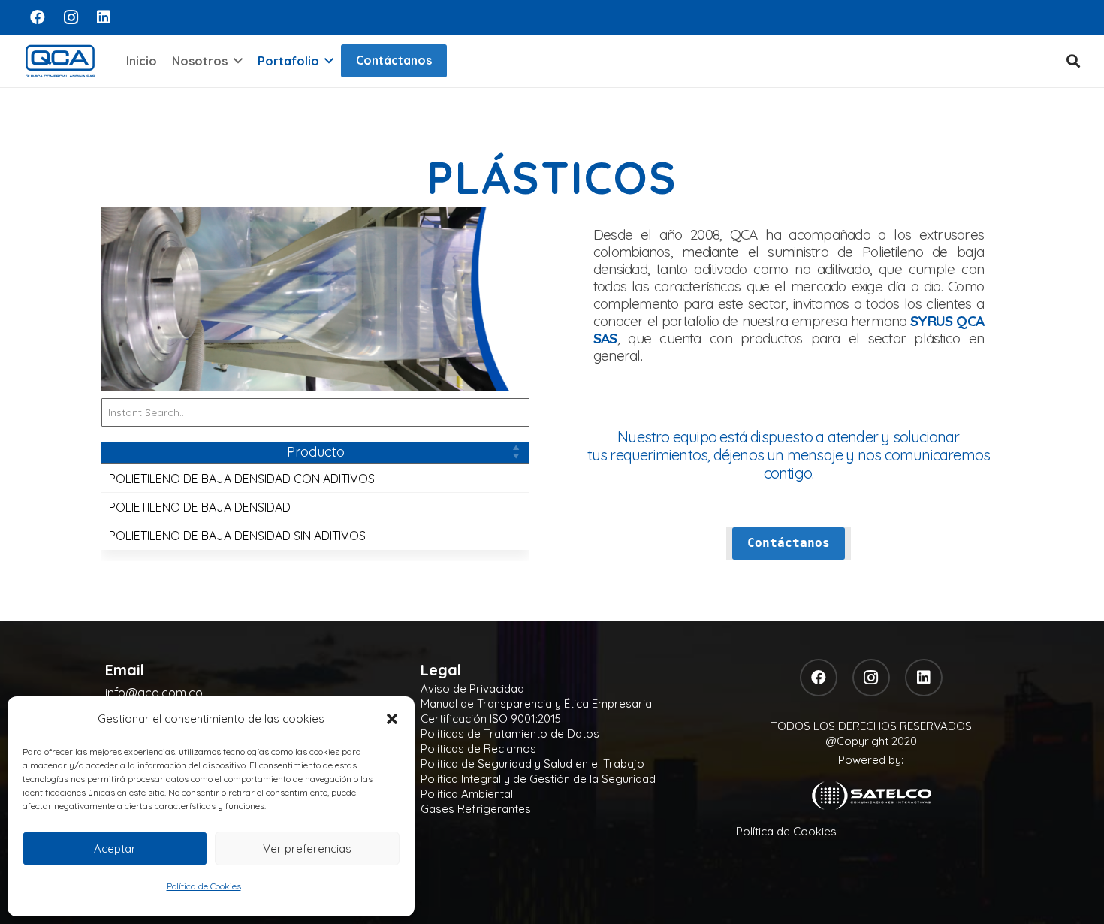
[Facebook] (38, 17)
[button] (392, 718)
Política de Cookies (204, 886)
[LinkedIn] (104, 17)
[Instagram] (71, 17)
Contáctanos (394, 60)
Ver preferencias (307, 848)
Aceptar (115, 848)
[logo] (60, 61)
